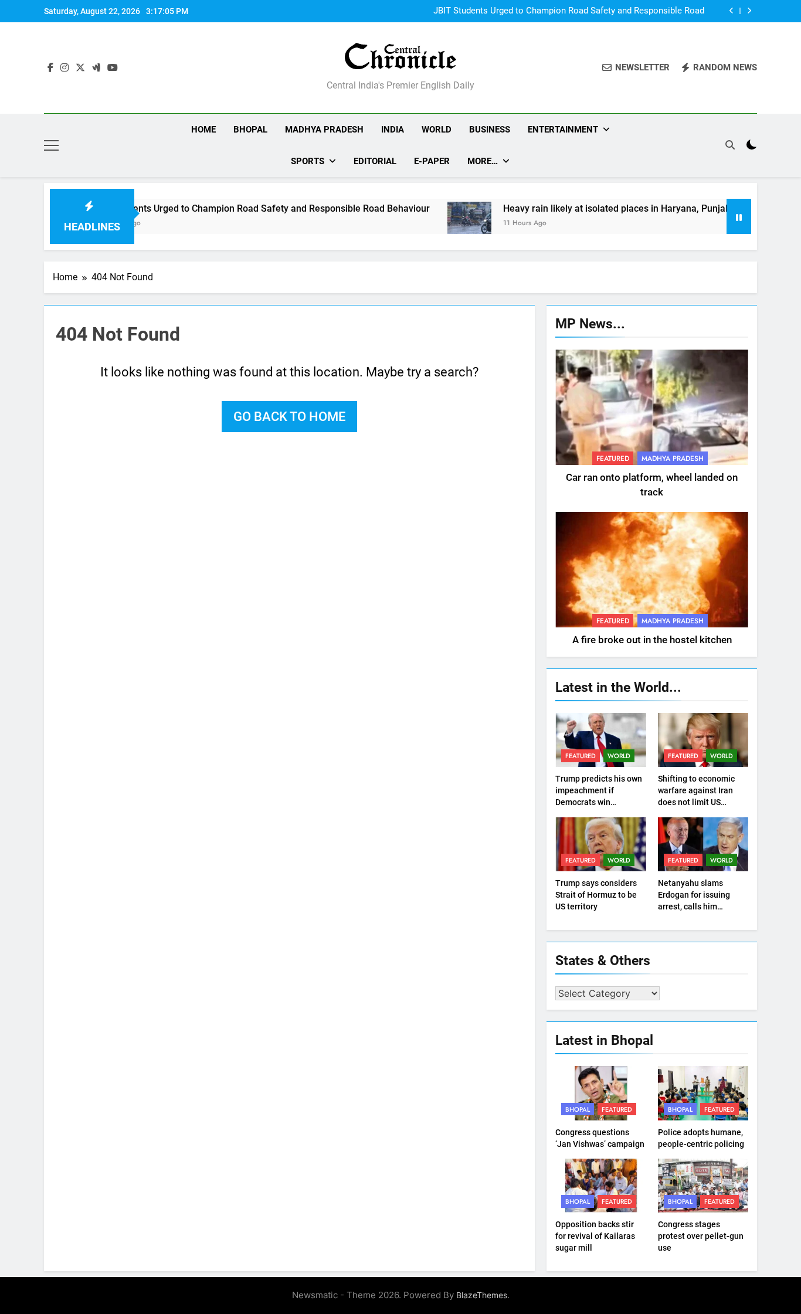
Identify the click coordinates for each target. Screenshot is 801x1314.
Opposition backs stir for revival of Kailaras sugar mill (595, 1236)
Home (203, 129)
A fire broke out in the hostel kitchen (652, 640)
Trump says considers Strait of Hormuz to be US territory (596, 894)
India (392, 129)
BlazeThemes (481, 1295)
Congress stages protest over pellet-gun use (701, 1236)
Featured (612, 458)
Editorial (375, 161)
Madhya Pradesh (324, 129)
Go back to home (289, 416)
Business (489, 129)
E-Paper (432, 161)
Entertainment (563, 129)
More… (482, 161)
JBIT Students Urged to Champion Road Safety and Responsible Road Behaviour (568, 11)
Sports (307, 161)
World (437, 129)
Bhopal (250, 129)
